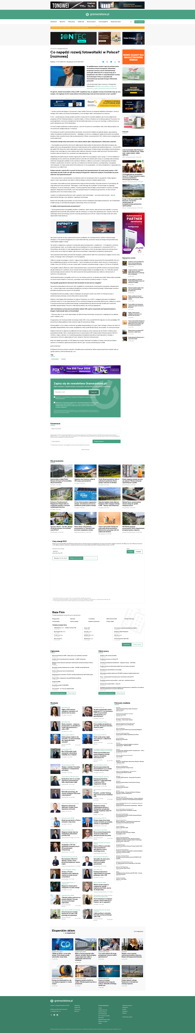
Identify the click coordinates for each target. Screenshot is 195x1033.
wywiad (63, 359)
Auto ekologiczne (102, 1013)
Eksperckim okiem (116, 21)
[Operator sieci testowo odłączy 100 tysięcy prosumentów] (85, 471)
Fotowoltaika (55, 621)
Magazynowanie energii (104, 1019)
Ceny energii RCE (103, 21)
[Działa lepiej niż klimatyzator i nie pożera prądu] (124, 339)
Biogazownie (55, 618)
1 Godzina (138, 551)
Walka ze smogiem (103, 1021)
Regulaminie (56, 412)
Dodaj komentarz (99, 441)
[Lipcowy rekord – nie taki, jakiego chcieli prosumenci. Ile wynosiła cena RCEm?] (61, 518)
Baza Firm (62, 21)
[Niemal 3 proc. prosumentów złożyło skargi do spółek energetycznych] (133, 493)
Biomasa (72, 618)
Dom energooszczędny (104, 1015)
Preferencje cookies (127, 1017)
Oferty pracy (71, 21)
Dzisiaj (76, 558)
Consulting (91, 618)
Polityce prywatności (65, 412)
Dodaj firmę (126, 644)
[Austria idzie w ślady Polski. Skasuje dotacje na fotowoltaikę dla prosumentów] (61, 471)
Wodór (100, 1023)
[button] (130, 21)
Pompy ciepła (110, 621)
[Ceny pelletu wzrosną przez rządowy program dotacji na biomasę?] (124, 307)
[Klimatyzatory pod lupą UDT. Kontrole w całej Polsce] (124, 332)
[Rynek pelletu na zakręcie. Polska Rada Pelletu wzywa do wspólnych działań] (124, 282)
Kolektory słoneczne (93, 621)
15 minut (130, 551)
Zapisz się (93, 392)
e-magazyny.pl (70, 933)
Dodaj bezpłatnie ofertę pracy (106, 693)
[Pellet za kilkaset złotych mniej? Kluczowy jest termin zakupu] (124, 298)
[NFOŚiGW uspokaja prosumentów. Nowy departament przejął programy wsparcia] (133, 518)
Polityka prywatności (127, 1005)
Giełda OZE (81, 21)
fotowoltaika (54, 359)
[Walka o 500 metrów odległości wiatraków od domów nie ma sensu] (124, 315)
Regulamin (70, 435)
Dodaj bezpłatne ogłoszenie (58, 693)
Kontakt (124, 1009)
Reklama (124, 1013)
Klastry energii (74, 621)
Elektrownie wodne (112, 618)
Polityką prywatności (92, 435)
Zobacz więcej (137, 644)
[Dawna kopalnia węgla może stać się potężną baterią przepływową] (124, 290)
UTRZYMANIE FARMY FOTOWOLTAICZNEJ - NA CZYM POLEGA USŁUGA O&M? (69, 27)
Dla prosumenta (91, 21)
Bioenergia (101, 1017)
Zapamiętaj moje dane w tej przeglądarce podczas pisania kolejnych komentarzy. (71, 445)
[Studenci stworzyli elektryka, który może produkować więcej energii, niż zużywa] (124, 264)
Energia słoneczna (63, 48)
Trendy (100, 1008)
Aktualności (53, 21)
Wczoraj (60, 558)
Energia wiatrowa (129, 618)
